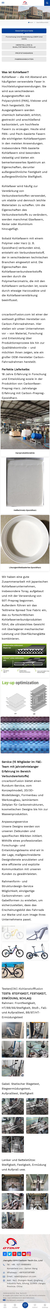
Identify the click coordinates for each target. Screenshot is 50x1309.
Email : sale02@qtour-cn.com (21, 1276)
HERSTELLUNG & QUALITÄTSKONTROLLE (24, 46)
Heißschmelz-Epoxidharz (25, 510)
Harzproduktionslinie (25, 453)
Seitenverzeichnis (9, 1293)
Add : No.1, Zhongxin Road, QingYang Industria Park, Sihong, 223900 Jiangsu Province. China (26, 1283)
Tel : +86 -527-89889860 (19, 1264)
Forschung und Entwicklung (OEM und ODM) (24, 38)
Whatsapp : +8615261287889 (21, 1272)
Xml (9, 1298)
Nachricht (23, 1293)
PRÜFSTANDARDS (24, 53)
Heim (31, 22)
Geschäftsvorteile (24, 31)
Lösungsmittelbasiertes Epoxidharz (25, 567)
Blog (17, 1293)
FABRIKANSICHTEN (24, 59)
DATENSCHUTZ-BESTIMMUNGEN (23, 1298)
